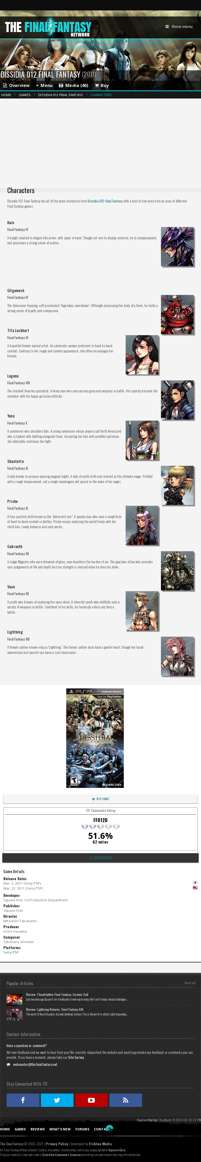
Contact (102, 1129)
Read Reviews (102, 858)
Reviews (38, 1129)
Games (25, 94)
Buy (104, 85)
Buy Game (103, 799)
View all (190, 983)
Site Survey (76, 1057)
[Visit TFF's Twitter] (57, 1100)
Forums (82, 1129)
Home (6, 94)
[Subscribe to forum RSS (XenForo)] (125, 1100)
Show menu (182, 26)
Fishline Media (100, 1143)
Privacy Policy (57, 1143)
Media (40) (75, 85)
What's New (60, 1129)
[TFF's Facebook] (23, 1100)
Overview (18, 85)
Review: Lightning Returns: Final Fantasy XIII (54, 1009)
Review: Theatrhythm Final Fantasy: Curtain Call (57, 994)
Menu (45, 85)
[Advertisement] (102, 137)
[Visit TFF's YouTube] (91, 1100)
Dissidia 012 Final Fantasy (60, 94)
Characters (101, 94)
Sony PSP (11, 952)
